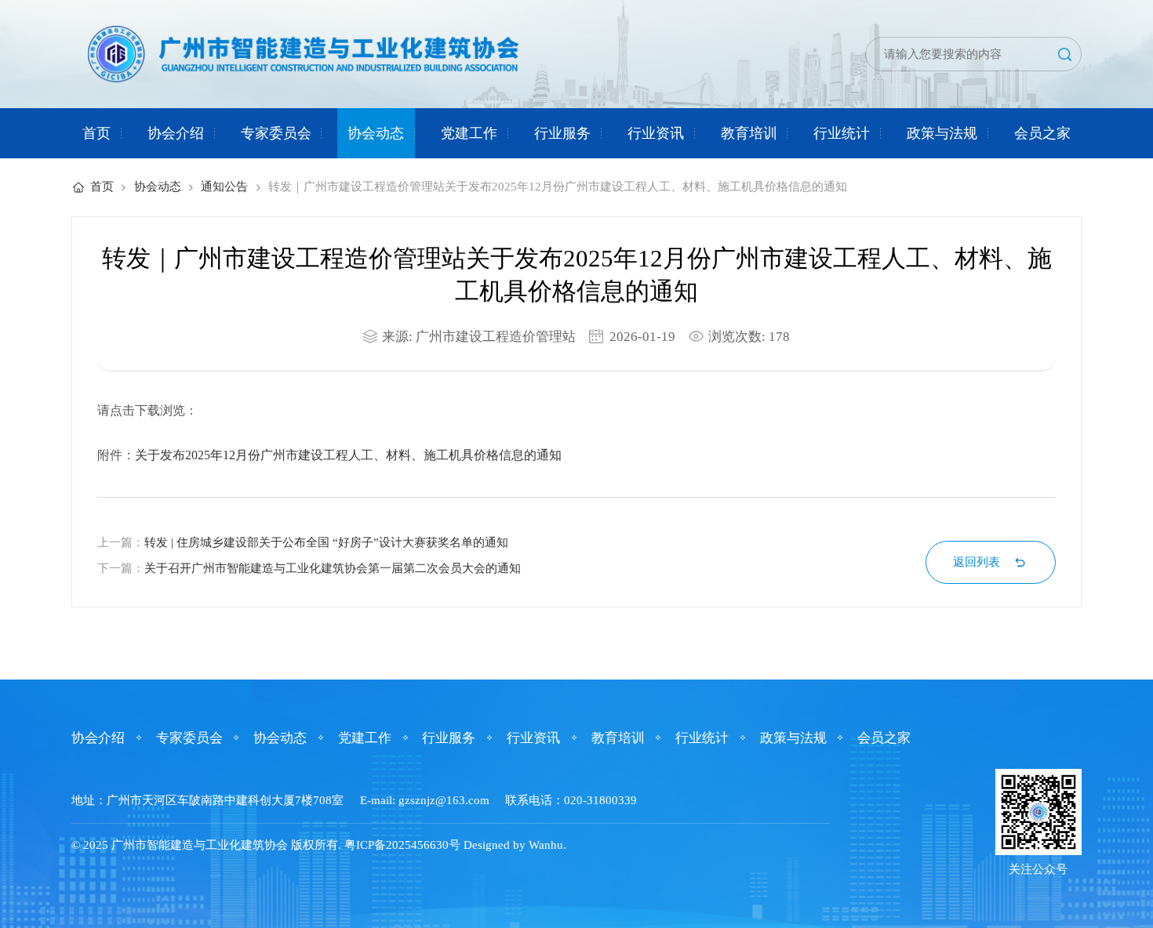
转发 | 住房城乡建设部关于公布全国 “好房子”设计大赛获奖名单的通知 (326, 542)
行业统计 (841, 133)
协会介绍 (175, 133)
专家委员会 (276, 133)
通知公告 (224, 186)
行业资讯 (655, 133)
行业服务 (562, 133)
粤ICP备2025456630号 (402, 845)
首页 (96, 133)
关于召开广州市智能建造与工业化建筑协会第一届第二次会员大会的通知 (332, 568)
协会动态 (375, 133)
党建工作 (469, 133)
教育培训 (749, 133)
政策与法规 (942, 133)
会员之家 (1042, 133)
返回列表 (976, 562)
